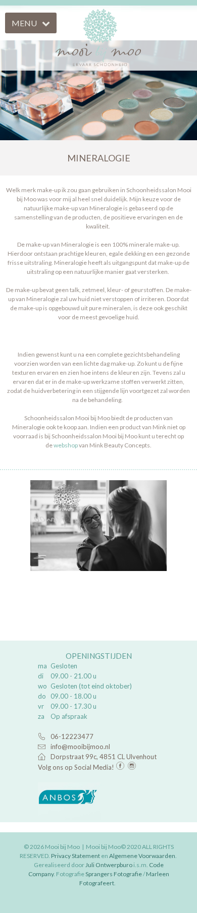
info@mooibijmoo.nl (80, 747)
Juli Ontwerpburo (108, 865)
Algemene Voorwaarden (142, 856)
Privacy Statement (75, 856)
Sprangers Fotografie (113, 874)
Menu (24, 23)
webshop (66, 445)
